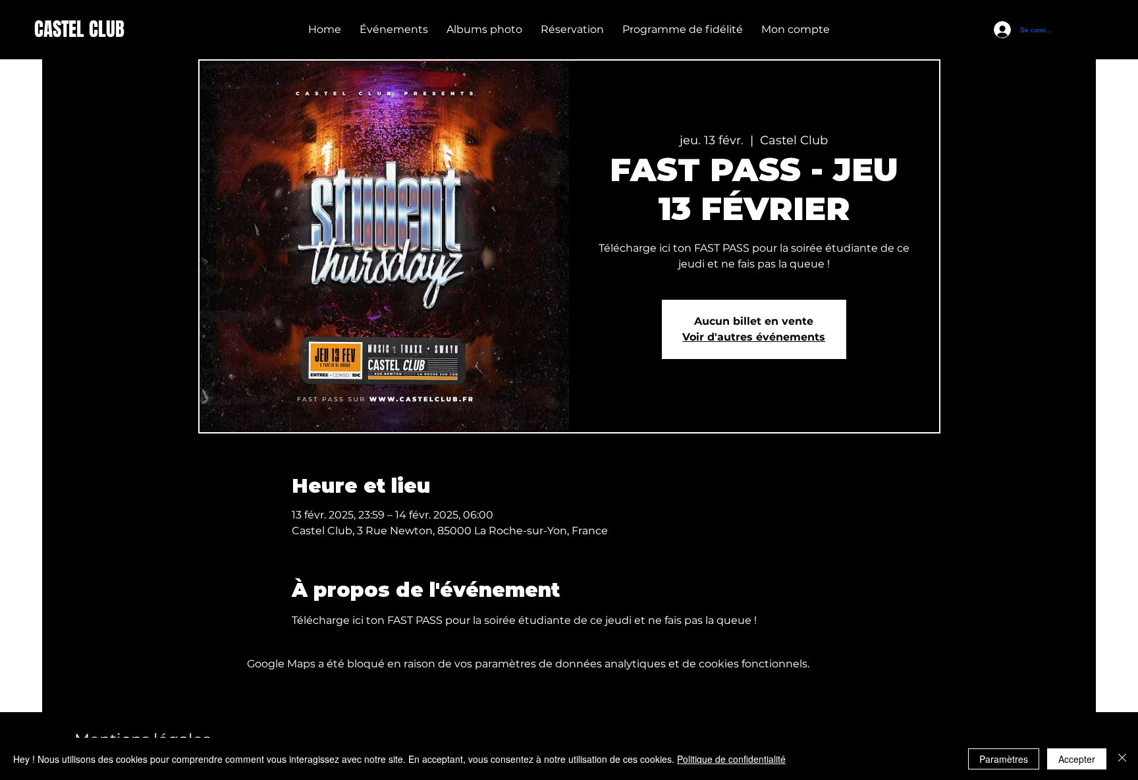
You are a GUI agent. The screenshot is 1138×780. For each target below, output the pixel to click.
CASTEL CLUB (79, 29)
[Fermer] (1122, 758)
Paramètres (1003, 759)
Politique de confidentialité (731, 759)
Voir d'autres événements (753, 337)
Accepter (1076, 759)
